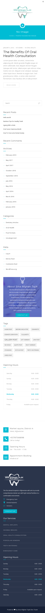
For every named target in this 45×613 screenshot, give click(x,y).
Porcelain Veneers (11, 540)
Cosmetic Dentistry (11, 334)
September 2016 (12, 176)
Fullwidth (25, 334)
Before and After (22, 329)
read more (11, 85)
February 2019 (11, 155)
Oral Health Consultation (14, 535)
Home (11, 36)
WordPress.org (11, 269)
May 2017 (9, 160)
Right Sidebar (30, 345)
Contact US (22, 315)
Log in (8, 254)
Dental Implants (10, 525)
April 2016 (9, 191)
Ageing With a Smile (9, 125)
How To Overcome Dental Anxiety (13, 133)
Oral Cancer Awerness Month (12, 129)
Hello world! (7, 117)
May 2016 (9, 186)
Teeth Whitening (33, 350)
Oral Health (31, 48)
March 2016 (10, 196)
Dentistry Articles (12, 222)
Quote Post (18, 345)
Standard (8, 350)
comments (35, 329)
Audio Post (8, 329)
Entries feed (10, 259)
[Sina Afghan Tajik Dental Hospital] (22, 12)
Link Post (36, 339)
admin (20, 48)
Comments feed (11, 264)
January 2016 (10, 207)
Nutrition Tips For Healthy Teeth (13, 121)
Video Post (8, 355)
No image (8, 345)
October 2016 (11, 171)
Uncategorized (11, 238)
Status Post (19, 350)
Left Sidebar (25, 339)
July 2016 (9, 181)
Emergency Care (10, 551)
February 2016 (11, 202)
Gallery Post (11, 340)
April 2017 (9, 165)
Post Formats (10, 233)
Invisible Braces (10, 530)
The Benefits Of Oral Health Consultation (19, 54)
